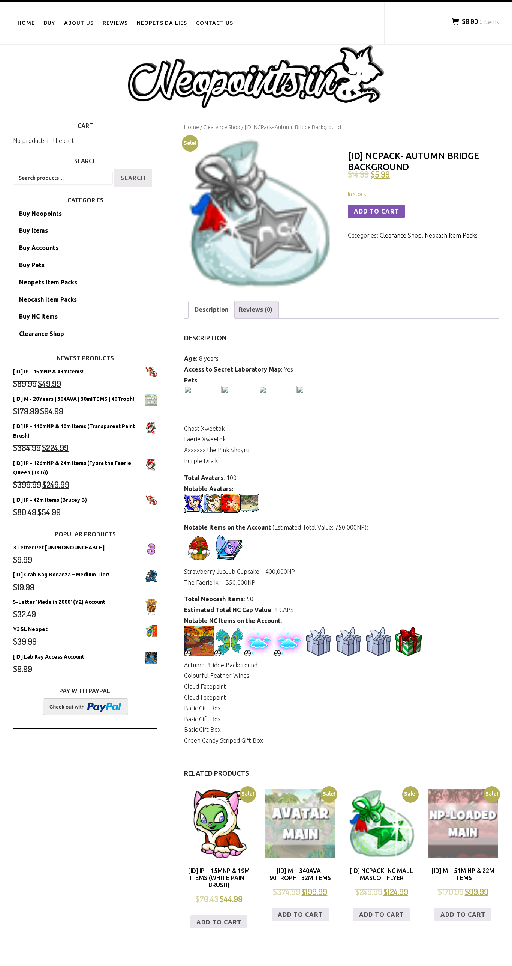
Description (211, 309)
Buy (49, 23)
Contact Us (214, 23)
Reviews (115, 23)
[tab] (211, 310)
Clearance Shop (221, 127)
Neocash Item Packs (451, 235)
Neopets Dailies (162, 23)
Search (133, 178)
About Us (79, 23)
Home (26, 23)
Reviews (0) (255, 309)
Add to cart (376, 211)
